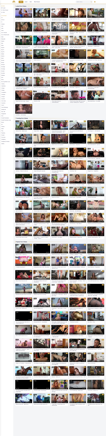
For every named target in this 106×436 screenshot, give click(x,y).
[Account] (95, 2)
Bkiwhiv (2, 56)
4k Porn (2, 19)
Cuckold (3, 98)
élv (2, 124)
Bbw (2, 43)
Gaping (2, 143)
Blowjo (2, 62)
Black (2, 58)
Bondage (3, 68)
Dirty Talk (3, 111)
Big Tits (2, 51)
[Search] (91, 2)
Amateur (3, 24)
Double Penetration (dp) (6, 120)
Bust (2, 77)
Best (31, 1)
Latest (26, 1)
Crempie (3, 96)
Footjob (2, 135)
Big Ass (2, 47)
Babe (2, 36)
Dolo (2, 115)
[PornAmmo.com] (14, 1)
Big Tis (2, 49)
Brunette (3, 73)
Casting (2, 83)
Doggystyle (3, 113)
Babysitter (3, 38)
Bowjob (2, 71)
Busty (2, 79)
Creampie (3, 94)
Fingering (3, 132)
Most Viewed (37, 1)
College (2, 90)
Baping (2, 41)
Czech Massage (4, 107)
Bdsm (2, 45)
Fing (2, 130)
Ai (1, 21)
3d (1, 17)
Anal (2, 26)
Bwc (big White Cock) (5, 81)
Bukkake (3, 75)
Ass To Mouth (4, 32)
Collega (2, 88)
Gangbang (3, 139)
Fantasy (3, 126)
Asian (2, 30)
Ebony (2, 122)
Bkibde (2, 53)
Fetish (2, 128)
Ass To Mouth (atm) (5, 34)
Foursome (3, 137)
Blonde (2, 60)
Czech (2, 105)
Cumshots (3, 103)
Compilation (3, 92)
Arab (2, 28)
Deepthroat (3, 109)
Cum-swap (3, 100)
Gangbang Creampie (5, 141)
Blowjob (3, 64)
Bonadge (3, 66)
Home (21, 1)
